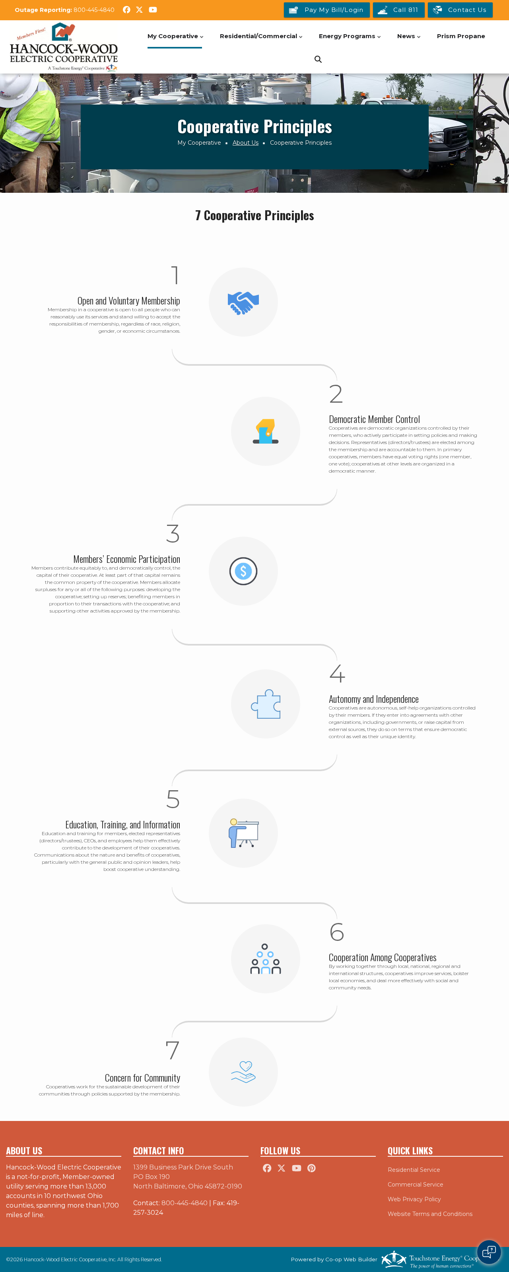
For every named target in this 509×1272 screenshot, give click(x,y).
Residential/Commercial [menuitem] (262, 40)
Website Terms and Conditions (430, 1214)
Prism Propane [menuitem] (461, 36)
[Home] (63, 47)
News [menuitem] (409, 40)
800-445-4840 (94, 10)
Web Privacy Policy (414, 1199)
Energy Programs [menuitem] (350, 40)
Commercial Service (415, 1184)
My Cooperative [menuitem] (176, 40)
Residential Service (414, 1169)
